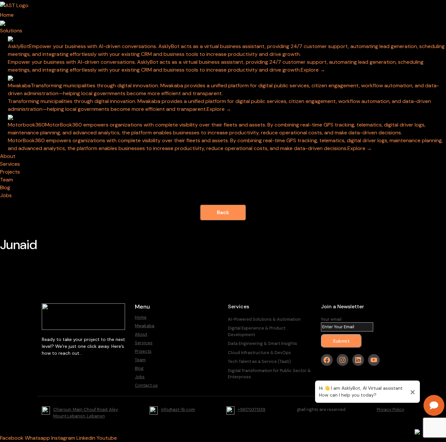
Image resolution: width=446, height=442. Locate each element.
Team (140, 360)
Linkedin (85, 437)
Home (141, 317)
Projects (143, 351)
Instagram (63, 437)
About (141, 334)
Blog (139, 368)
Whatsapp (37, 437)
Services (143, 343)
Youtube (107, 437)
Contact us (146, 385)
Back (223, 212)
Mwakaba (144, 326)
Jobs (140, 377)
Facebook (12, 437)
